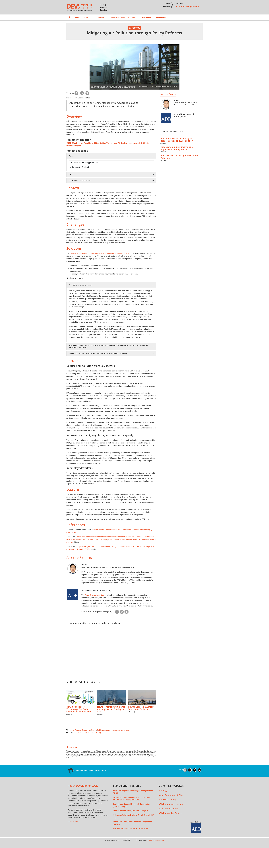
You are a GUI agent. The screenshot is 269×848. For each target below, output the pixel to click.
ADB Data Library (167, 799)
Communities (160, 17)
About (77, 17)
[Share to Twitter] (87, 93)
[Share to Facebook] (76, 93)
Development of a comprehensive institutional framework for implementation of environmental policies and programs (108, 346)
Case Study (134, 28)
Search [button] (168, 4)
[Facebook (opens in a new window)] (190, 770)
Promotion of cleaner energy (80, 285)
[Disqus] (111, 651)
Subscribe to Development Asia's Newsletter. (90, 771)
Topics (87, 17)
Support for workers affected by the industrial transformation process (98, 353)
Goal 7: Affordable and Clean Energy (87, 732)
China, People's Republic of (79, 730)
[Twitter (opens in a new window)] (194, 770)
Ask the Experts (168, 94)
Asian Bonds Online (168, 808)
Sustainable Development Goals (123, 17)
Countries (100, 17)
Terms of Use (73, 821)
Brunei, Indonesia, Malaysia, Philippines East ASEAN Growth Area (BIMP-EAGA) (131, 798)
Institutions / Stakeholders (80, 180)
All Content (146, 17)
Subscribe (167, 6)
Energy (93, 730)
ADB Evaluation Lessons (170, 804)
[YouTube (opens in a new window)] (185, 770)
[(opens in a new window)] (117, 612)
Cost (70, 174)
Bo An (84, 565)
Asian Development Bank (95, 595)
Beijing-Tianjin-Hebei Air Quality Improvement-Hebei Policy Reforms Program (100, 253)
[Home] (99, 7)
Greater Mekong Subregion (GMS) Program (130, 810)
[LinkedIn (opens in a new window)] (199, 770)
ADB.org (162, 790)
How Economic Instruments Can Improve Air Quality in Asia (111, 709)
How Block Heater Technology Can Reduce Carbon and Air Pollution (78, 709)
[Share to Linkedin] (82, 93)
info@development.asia (155, 840)
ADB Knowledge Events (187, 6)
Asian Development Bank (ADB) (96, 590)
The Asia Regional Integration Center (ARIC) (131, 828)
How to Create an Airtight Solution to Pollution (141, 708)
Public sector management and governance (113, 730)
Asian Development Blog (170, 795)
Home (69, 17)
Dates (71, 156)
